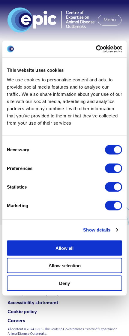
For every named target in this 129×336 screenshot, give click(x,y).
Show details (96, 229)
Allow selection (65, 265)
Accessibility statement (33, 303)
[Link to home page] (51, 20)
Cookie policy (22, 312)
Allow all (65, 247)
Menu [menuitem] (110, 20)
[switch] (113, 168)
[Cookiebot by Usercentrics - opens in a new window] (96, 49)
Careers (16, 321)
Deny (64, 283)
